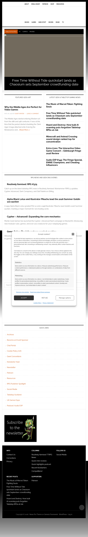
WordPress (63, 514)
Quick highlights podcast (41, 464)
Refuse (45, 298)
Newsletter (11, 367)
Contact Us (11, 455)
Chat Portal (11, 345)
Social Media (12, 389)
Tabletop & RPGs (11, 31)
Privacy (9, 461)
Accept (24, 298)
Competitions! (37, 471)
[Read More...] (24, 130)
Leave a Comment (33, 113)
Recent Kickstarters (39, 468)
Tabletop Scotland (14, 395)
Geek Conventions (14, 356)
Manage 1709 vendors (22, 292)
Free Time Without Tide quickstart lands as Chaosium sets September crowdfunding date (44, 82)
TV (19, 31)
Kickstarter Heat (13, 362)
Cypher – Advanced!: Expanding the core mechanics (33, 216)
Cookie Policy (37, 303)
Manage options (65, 298)
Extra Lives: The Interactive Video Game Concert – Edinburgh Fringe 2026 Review (63, 151)
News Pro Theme (36, 514)
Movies (32, 31)
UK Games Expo (13, 400)
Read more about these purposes (40, 292)
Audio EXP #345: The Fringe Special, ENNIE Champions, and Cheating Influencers (64, 162)
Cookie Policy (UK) (14, 351)
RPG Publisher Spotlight (16, 384)
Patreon (10, 373)
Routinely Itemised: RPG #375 (22, 184)
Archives (10, 335)
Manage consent (81, 507)
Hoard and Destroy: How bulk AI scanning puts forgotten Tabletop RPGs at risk (63, 127)
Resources (11, 378)
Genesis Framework (51, 514)
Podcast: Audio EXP (15, 406)
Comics (25, 31)
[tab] (11, 31)
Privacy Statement (48, 303)
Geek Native (44, 13)
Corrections (11, 458)
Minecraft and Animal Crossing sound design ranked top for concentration (61, 139)
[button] (73, 234)
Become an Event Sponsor (17, 340)
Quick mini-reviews (39, 461)
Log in (70, 514)
